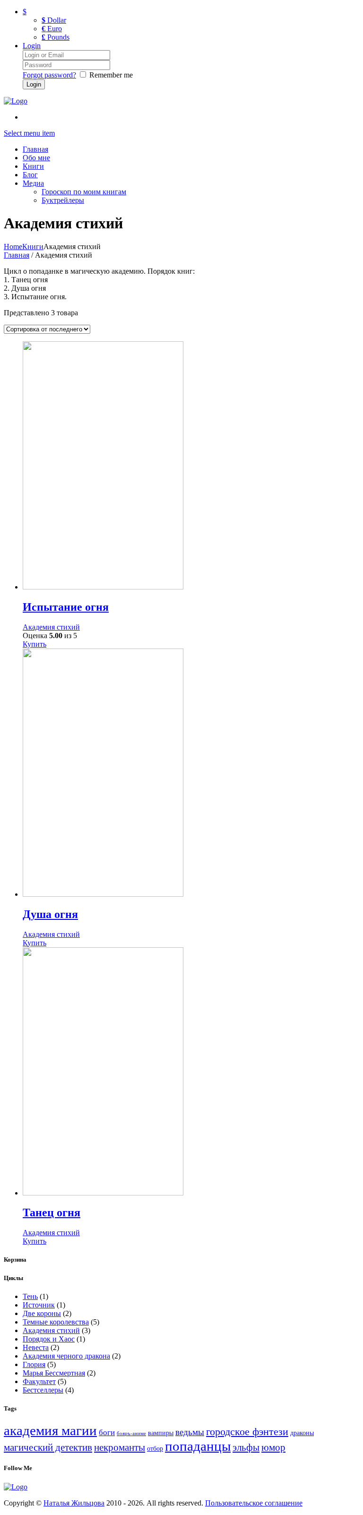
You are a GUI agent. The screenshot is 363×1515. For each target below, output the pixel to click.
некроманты (119, 1447)
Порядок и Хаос (49, 1339)
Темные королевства (56, 1322)
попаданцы (198, 1446)
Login (32, 46)
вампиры (160, 1433)
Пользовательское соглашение (253, 1503)
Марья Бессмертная (54, 1373)
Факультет (39, 1381)
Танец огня (51, 1212)
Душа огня (50, 914)
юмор (273, 1447)
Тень (30, 1296)
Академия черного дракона (66, 1356)
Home (13, 246)
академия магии (50, 1430)
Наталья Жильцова (73, 1503)
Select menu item (29, 133)
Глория (34, 1364)
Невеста (36, 1347)
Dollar (54, 20)
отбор (155, 1448)
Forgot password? (49, 75)
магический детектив (48, 1447)
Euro (52, 29)
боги (107, 1432)
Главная (16, 255)
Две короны (42, 1313)
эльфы (246, 1447)
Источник (39, 1305)
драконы (302, 1433)
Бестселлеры (43, 1390)
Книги (32, 246)
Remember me (111, 75)
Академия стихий (51, 627)
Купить (34, 644)
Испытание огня (66, 607)
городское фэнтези (247, 1431)
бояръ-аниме (131, 1433)
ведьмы (189, 1432)
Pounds (55, 37)
